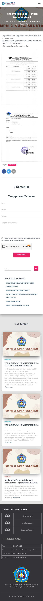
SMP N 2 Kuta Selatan (19, 553)
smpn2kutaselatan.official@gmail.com (24, 550)
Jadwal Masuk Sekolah (13, 301)
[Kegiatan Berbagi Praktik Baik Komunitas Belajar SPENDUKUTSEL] (21, 461)
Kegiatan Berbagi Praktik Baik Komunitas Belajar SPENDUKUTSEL (21, 481)
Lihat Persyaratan (27, 523)
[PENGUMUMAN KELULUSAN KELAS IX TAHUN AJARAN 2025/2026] (21, 344)
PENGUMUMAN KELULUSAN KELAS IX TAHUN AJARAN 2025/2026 (21, 364)
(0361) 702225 (17, 546)
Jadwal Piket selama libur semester (17, 305)
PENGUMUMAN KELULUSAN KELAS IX (17, 290)
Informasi (12, 164)
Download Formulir (27, 530)
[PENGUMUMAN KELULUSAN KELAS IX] (21, 406)
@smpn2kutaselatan (19, 557)
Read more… (9, 387)
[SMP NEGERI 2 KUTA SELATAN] (9, 3)
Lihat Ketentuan (27, 516)
